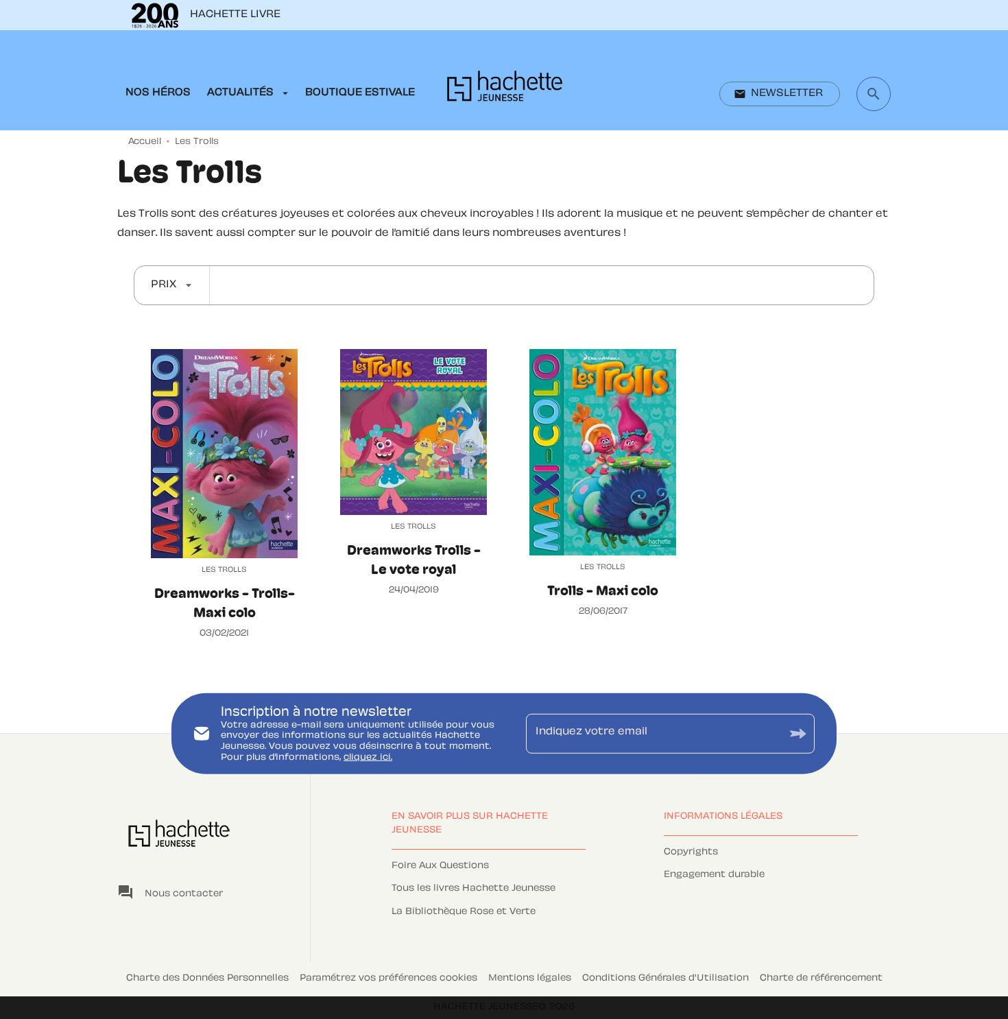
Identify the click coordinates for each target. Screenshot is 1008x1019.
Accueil (144, 142)
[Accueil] (504, 90)
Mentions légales (529, 978)
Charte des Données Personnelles (207, 978)
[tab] (158, 93)
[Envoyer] (798, 733)
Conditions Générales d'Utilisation (665, 978)
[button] (779, 94)
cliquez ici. (368, 757)
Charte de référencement (821, 978)
